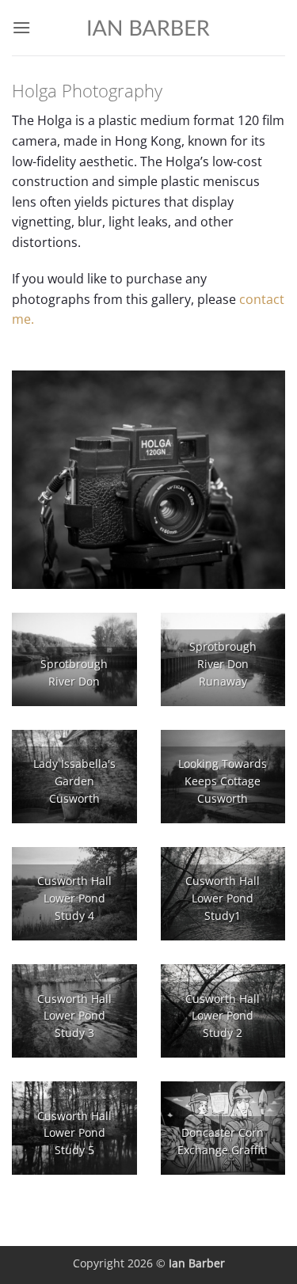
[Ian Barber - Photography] (149, 28)
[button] (21, 27)
